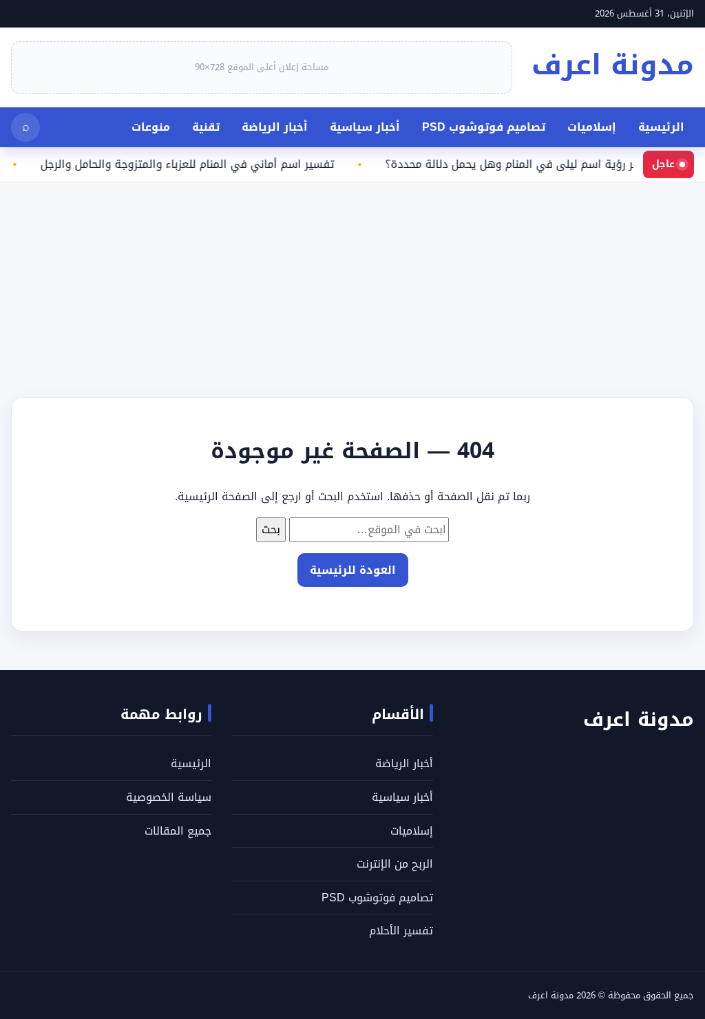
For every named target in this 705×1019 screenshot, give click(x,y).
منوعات (150, 127)
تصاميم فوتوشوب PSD (483, 127)
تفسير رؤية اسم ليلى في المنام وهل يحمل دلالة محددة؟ (529, 164)
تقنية (206, 127)
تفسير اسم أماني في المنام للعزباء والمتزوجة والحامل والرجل (194, 164)
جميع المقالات (178, 830)
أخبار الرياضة (275, 127)
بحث (271, 529)
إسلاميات (591, 127)
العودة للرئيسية (353, 570)
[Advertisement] (352, 278)
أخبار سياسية (365, 127)
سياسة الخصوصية (168, 797)
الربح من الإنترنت (395, 864)
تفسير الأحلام (401, 930)
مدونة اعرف (613, 65)
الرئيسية (661, 127)
